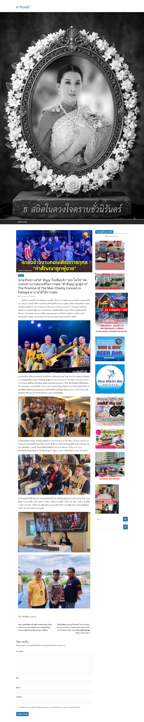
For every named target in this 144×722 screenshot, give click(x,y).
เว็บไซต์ (18, 697)
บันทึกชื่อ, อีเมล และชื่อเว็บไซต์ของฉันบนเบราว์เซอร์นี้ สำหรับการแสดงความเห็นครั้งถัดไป (49, 707)
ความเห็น (20, 651)
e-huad (22, 6)
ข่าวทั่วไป (21, 275)
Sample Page (22, 222)
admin (33, 296)
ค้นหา (125, 527)
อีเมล (18, 687)
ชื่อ (17, 678)
